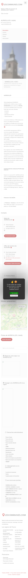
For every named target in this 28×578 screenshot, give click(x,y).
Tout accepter (14, 293)
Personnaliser (14, 295)
